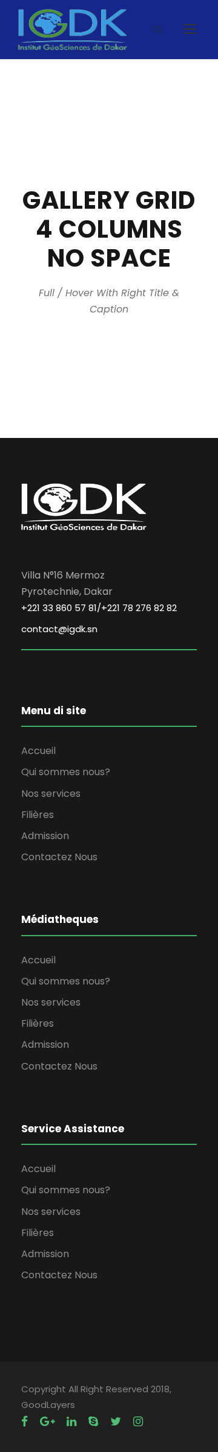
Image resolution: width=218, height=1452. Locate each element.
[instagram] (138, 1421)
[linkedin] (71, 1421)
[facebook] (24, 1421)
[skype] (93, 1421)
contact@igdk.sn (59, 629)
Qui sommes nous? (65, 772)
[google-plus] (47, 1421)
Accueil (38, 751)
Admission (45, 836)
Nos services (51, 794)
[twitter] (115, 1421)
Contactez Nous (59, 857)
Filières (37, 815)
